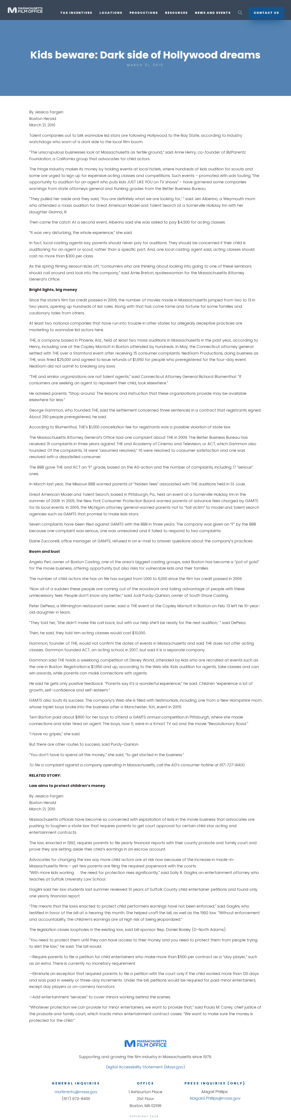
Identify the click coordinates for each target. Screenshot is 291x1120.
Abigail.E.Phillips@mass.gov (215, 1098)
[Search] (240, 14)
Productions (144, 13)
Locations (110, 13)
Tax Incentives (76, 13)
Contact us (266, 13)
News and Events (213, 13)
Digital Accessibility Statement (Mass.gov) (145, 1067)
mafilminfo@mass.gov (76, 1091)
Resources (176, 13)
